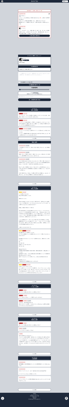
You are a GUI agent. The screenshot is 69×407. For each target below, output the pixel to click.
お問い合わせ (34, 396)
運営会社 (34, 398)
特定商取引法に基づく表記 (34, 395)
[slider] (19, 89)
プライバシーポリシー (34, 394)
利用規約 (34, 393)
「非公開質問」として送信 (25, 82)
